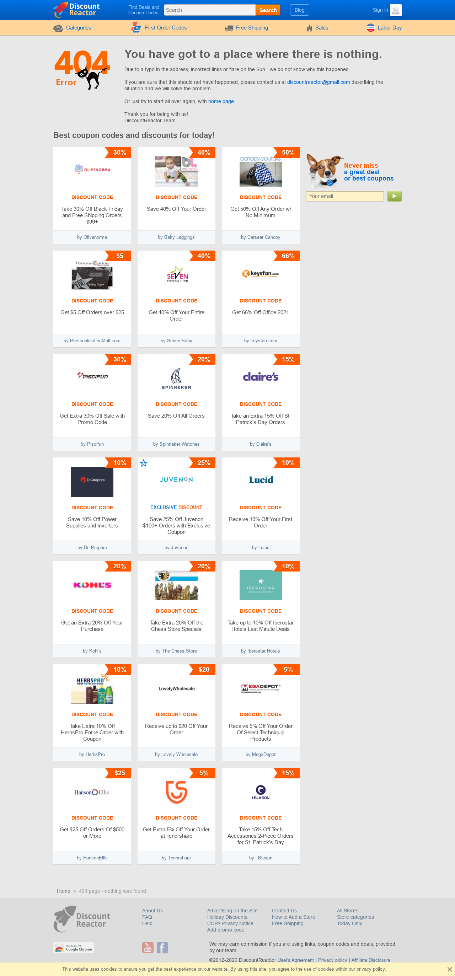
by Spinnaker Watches (176, 444)
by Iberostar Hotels (260, 651)
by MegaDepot (260, 754)
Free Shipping (252, 28)
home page (221, 101)
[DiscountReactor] (77, 9)
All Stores (347, 910)
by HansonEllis (92, 857)
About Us (152, 910)
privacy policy (371, 969)
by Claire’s (261, 444)
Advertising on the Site (232, 910)
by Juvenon (176, 547)
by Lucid (260, 547)
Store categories (355, 917)
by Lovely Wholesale (176, 754)
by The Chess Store (176, 651)
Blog (300, 10)
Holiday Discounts (227, 917)
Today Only (349, 923)
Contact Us (284, 910)
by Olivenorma (92, 237)
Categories (78, 28)
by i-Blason (260, 857)
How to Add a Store (293, 917)
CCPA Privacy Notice (230, 923)
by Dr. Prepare (92, 547)
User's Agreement (296, 960)
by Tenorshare (176, 857)
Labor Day (390, 28)
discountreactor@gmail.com (318, 82)
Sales (321, 28)
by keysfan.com (260, 340)
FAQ (147, 917)
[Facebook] (163, 947)
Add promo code (226, 930)
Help (147, 923)
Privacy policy (332, 960)
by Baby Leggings (176, 237)
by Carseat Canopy (260, 237)
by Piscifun (92, 444)
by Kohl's (92, 651)
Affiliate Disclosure (371, 960)
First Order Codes (166, 28)
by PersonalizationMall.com (92, 340)
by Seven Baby (176, 340)
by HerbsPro (92, 754)
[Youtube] (148, 947)
